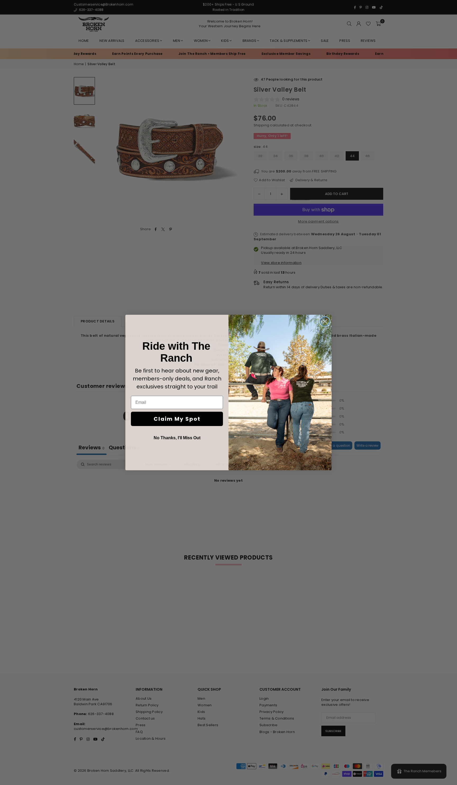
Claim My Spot (177, 419)
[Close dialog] (325, 321)
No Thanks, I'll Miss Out (177, 438)
